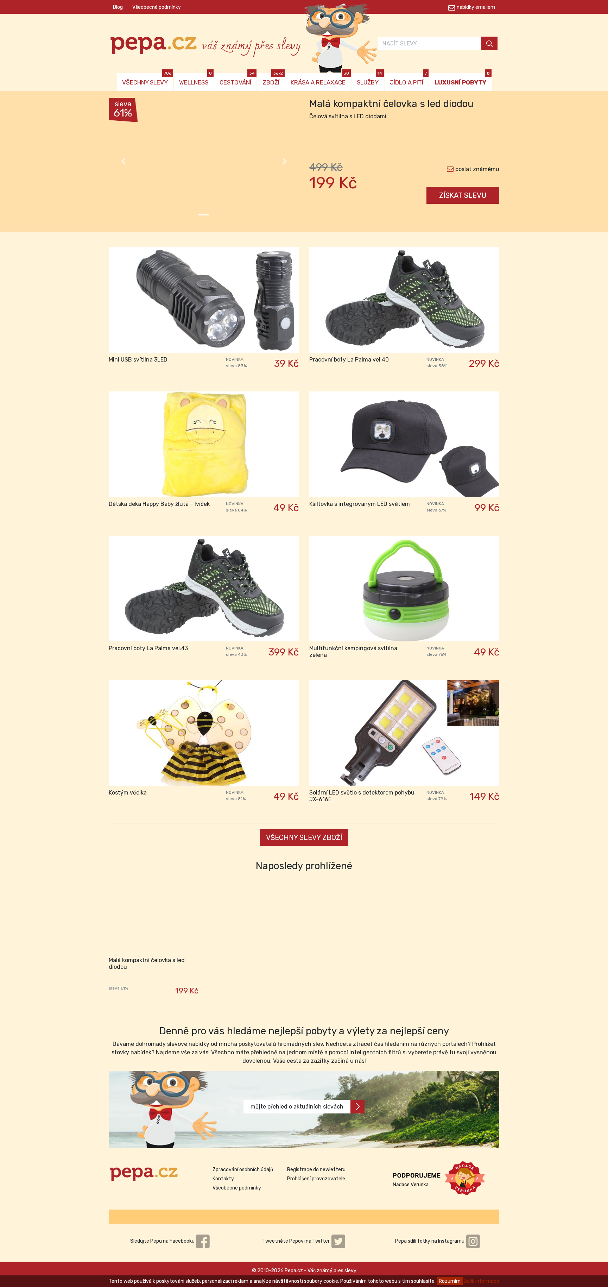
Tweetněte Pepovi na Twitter (296, 1241)
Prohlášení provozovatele (316, 1179)
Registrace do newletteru (316, 1170)
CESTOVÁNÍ (237, 79)
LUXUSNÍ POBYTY (462, 79)
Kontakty (223, 1179)
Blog (118, 7)
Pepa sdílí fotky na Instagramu (430, 1241)
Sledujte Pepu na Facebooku (163, 1241)
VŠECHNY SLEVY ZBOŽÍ (304, 837)
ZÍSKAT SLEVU (463, 195)
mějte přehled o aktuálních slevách (297, 1106)
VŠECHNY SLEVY (146, 79)
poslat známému (477, 169)
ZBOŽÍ (272, 79)
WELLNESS (195, 79)
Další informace (481, 1281)
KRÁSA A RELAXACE (320, 79)
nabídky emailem (476, 7)
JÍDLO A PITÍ (408, 79)
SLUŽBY (369, 79)
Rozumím (450, 1281)
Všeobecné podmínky (156, 7)
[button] (123, 161)
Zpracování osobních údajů (243, 1170)
